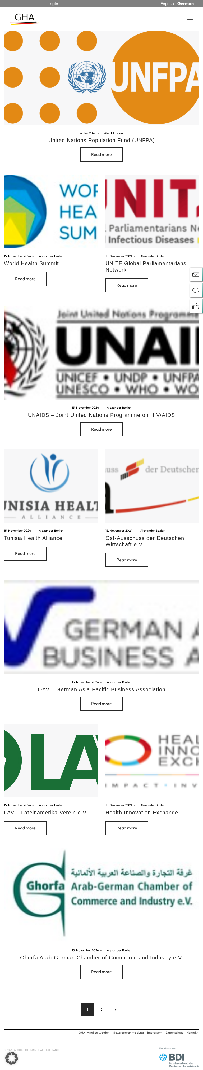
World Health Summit (31, 263)
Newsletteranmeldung (128, 1032)
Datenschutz (174, 1032)
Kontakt (192, 1032)
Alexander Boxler (49, 256)
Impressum (154, 1032)
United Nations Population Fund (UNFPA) (101, 140)
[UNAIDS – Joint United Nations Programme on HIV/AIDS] (101, 353)
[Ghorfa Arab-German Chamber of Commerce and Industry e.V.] (101, 895)
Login (53, 3)
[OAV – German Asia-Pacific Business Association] (101, 627)
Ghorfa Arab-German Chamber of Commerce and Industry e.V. (101, 957)
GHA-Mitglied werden (94, 1032)
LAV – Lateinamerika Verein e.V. (46, 812)
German (185, 3)
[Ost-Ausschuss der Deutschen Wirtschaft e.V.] (152, 486)
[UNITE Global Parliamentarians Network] (152, 211)
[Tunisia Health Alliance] (51, 486)
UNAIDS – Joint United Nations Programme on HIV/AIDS (101, 415)
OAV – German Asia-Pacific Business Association (101, 689)
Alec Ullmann (111, 133)
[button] (11, 1058)
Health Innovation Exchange (141, 812)
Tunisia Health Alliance (33, 538)
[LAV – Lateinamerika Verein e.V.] (51, 760)
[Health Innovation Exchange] (152, 760)
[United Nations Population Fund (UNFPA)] (101, 78)
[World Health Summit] (51, 211)
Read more (101, 154)
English (167, 3)
